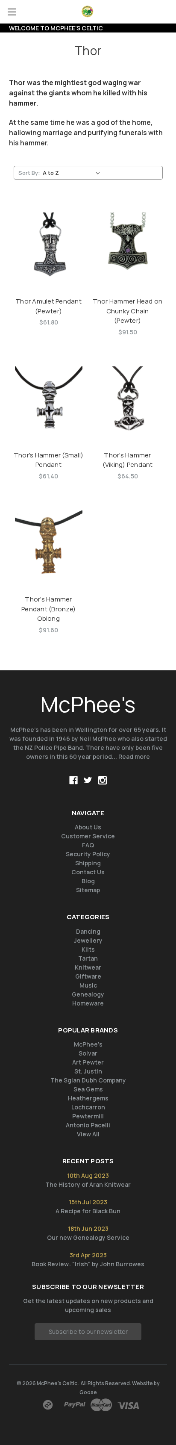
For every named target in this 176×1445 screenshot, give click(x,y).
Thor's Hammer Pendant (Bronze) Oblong (48, 609)
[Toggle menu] (11, 12)
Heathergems (88, 1098)
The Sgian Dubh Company (88, 1080)
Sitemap (88, 890)
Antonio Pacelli (88, 1125)
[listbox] (72, 172)
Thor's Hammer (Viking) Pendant (128, 460)
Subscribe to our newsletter (88, 1331)
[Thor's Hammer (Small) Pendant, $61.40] (48, 400)
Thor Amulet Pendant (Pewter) (48, 306)
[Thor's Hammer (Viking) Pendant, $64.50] (127, 400)
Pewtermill (88, 1116)
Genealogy (88, 994)
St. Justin (88, 1071)
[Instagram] (102, 780)
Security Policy (88, 854)
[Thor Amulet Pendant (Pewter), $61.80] (48, 246)
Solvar (88, 1053)
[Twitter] (88, 780)
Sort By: (29, 173)
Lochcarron (88, 1107)
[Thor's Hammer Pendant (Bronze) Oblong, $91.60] (48, 544)
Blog (88, 881)
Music (88, 985)
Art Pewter (88, 1062)
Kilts (88, 949)
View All (88, 1134)
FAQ (88, 845)
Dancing (88, 931)
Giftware (88, 976)
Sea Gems (88, 1089)
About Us (88, 827)
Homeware (88, 1003)
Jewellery (88, 940)
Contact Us (88, 872)
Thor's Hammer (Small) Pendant (48, 460)
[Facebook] (73, 780)
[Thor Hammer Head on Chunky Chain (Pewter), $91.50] (127, 246)
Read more (134, 756)
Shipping (88, 863)
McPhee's (88, 1044)
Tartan (88, 958)
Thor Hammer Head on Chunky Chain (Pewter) (128, 311)
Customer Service (88, 836)
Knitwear (88, 967)
